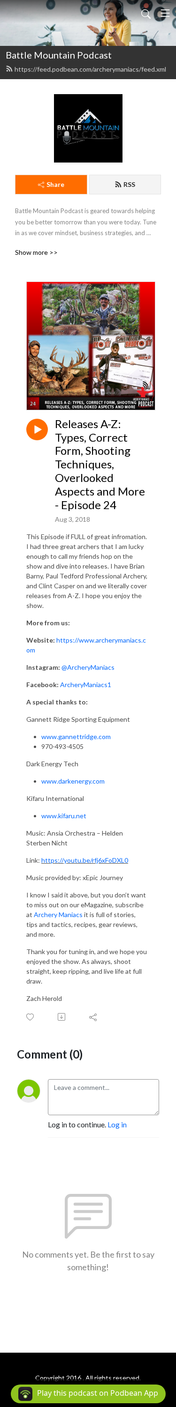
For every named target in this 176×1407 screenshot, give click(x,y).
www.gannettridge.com (76, 737)
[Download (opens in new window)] (62, 1017)
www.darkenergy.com (73, 781)
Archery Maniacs (58, 914)
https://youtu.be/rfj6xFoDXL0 (84, 860)
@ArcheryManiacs (88, 667)
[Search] (146, 13)
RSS (129, 184)
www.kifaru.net (63, 816)
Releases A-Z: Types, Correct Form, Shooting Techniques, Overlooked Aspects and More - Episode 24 (100, 464)
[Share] (93, 1017)
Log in (117, 1124)
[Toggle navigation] (165, 13)
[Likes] (30, 1017)
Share (55, 184)
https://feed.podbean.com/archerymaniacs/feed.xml (90, 69)
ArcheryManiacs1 (85, 685)
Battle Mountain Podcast (59, 54)
